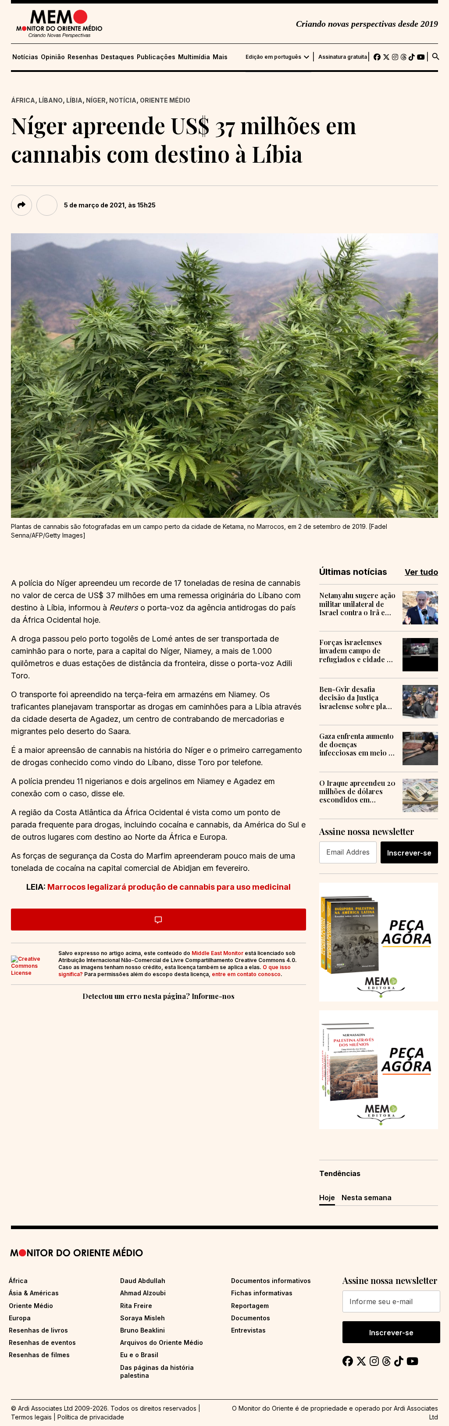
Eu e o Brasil (139, 1354)
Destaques (117, 57)
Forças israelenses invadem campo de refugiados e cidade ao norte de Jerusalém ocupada (357, 650)
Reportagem (250, 1305)
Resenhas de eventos (42, 1342)
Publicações (156, 57)
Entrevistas (248, 1330)
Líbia (74, 100)
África (23, 100)
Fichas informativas (261, 1293)
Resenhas (83, 57)
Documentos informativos (271, 1280)
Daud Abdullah (142, 1280)
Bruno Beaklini (142, 1330)
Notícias (25, 57)
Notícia (122, 100)
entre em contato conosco (246, 974)
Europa (20, 1318)
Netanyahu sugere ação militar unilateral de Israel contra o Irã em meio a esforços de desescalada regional (357, 604)
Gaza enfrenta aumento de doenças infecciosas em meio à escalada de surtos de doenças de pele (356, 744)
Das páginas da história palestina (157, 1371)
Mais (220, 57)
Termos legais (31, 1417)
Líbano (51, 100)
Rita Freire (136, 1305)
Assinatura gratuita (342, 57)
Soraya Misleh (142, 1318)
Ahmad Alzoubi (143, 1293)
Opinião (53, 57)
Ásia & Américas (34, 1293)
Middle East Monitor (217, 953)
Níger (96, 100)
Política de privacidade (90, 1417)
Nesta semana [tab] (367, 1197)
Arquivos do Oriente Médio (161, 1342)
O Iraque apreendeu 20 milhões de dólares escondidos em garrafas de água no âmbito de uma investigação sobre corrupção (357, 791)
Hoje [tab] (327, 1197)
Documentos (250, 1318)
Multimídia (194, 57)
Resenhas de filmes (39, 1354)
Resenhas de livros (38, 1330)
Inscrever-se (409, 852)
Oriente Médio (165, 100)
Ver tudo (421, 572)
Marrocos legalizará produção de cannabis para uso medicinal (169, 886)
